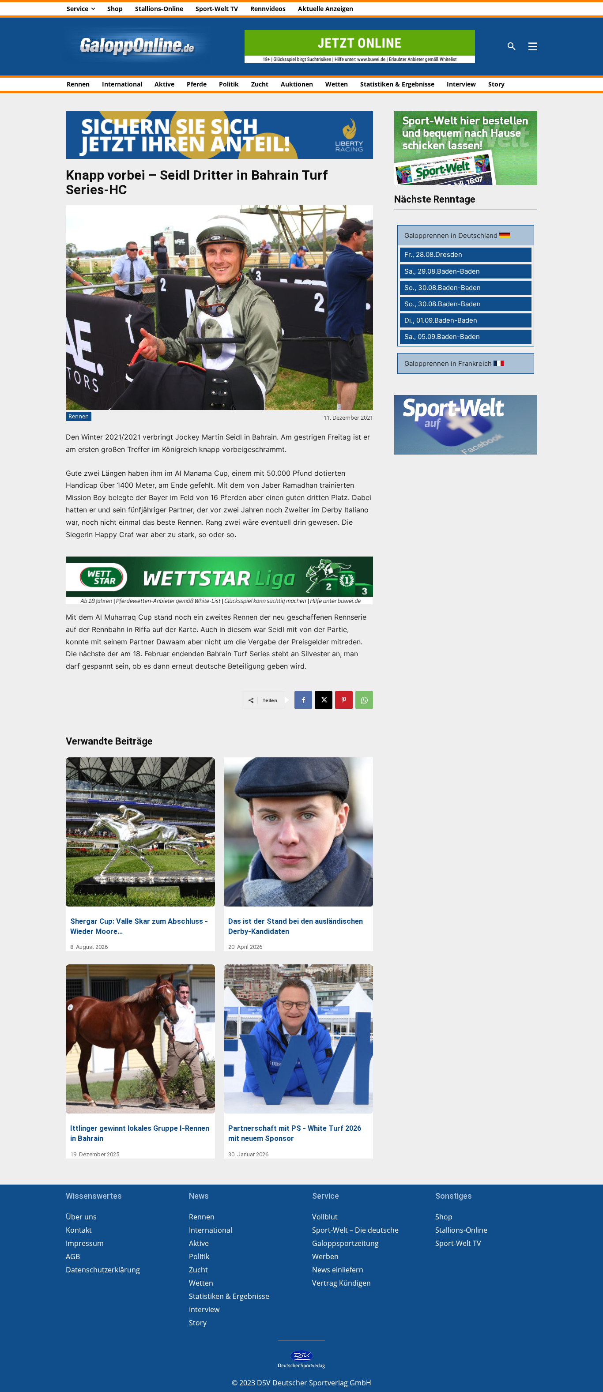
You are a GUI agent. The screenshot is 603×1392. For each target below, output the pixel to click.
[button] (511, 46)
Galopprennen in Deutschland (451, 235)
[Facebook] (303, 700)
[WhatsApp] (364, 700)
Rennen (78, 416)
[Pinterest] (344, 700)
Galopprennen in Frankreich (449, 363)
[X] (323, 700)
